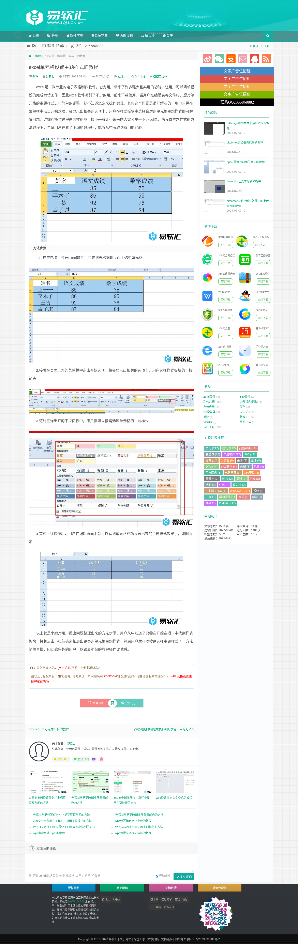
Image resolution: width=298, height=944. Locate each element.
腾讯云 (106, 899)
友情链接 (167, 939)
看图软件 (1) (227, 497)
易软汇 (50, 76)
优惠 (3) (259, 466)
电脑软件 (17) (232, 454)
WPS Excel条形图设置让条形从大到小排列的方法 (64, 826)
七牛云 (116, 899)
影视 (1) (257, 497)
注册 (266, 46)
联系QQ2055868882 (237, 102)
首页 (35, 35)
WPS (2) (227, 478)
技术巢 (154, 899)
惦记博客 (166, 899)
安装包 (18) (213, 454)
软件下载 (76, 35)
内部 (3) (245, 466)
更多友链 (169, 907)
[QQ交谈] (101, 759)
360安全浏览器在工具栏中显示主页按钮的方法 (62, 820)
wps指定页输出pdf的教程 (49, 833)
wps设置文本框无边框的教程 (133, 833)
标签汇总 (139, 939)
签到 (97, 875)
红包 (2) (224, 484)
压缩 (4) (256, 460)
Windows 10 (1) (240, 490)
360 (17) (249, 454)
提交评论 (185, 876)
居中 (78, 875)
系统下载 (101, 35)
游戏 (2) (255, 478)
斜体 (87, 875)
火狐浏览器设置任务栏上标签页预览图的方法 (61, 814)
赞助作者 (83, 759)
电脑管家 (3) (233, 472)
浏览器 (207, 422)
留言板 (149, 35)
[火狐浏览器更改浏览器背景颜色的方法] (90, 781)
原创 (242, 406)
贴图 (45, 875)
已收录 (122, 76)
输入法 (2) (239, 484)
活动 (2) (211, 484)
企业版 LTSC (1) (216, 490)
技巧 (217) (229, 448)
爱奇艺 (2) (212, 478)
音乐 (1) (243, 497)
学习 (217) (212, 448)
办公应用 (209, 406)
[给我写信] (94, 759)
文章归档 (153, 939)
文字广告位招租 (237, 71)
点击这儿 (65, 668)
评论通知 (164, 876)
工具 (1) (211, 497)
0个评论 (140, 76)
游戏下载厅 (181, 899)
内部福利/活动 (249, 401)
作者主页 (63, 759)
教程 (38, 56)
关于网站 (125, 939)
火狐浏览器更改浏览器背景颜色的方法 (139, 814)
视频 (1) (211, 503)
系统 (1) (258, 490)
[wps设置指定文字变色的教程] (175, 781)
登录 (255, 46)
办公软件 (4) (229, 466)
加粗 (55, 875)
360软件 (245, 396)
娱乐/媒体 (209, 411)
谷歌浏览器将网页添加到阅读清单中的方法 (163, 729)
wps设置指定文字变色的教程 (133, 820)
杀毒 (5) (242, 460)
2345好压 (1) (227, 503)
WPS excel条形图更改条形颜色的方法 (139, 826)
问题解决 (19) (248, 448)
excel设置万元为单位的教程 (50, 729)
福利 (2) (241, 478)
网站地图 (180, 939)
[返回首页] (30, 56)
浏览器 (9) (227, 460)
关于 (169, 35)
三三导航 (155, 907)
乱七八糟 (209, 401)
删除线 (66, 875)
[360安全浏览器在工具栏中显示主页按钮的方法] (132, 781)
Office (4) (212, 466)
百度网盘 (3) (213, 472)
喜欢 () (97, 703)
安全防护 (245, 411)
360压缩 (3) (251, 472)
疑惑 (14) (211, 460)
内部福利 (126, 35)
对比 (206, 416)
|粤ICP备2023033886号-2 (203, 939)
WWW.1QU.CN (76, 901)
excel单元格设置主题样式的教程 (63, 67)
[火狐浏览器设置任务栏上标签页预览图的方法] (48, 781)
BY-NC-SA (110, 676)
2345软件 (209, 396)
